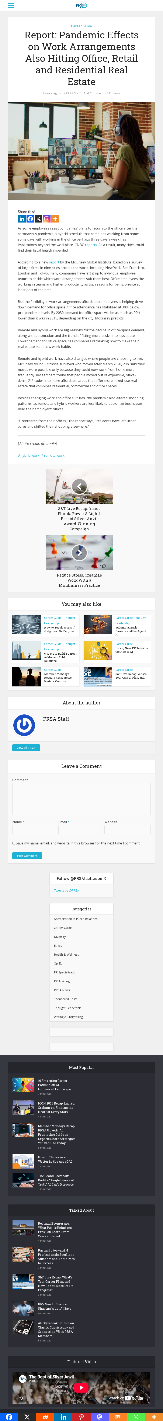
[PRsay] (81, 4)
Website (110, 822)
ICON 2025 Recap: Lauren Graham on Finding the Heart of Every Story (56, 1107)
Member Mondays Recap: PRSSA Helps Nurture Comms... (58, 677)
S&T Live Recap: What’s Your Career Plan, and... (131, 675)
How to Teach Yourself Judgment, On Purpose (59, 629)
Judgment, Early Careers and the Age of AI (130, 631)
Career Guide (81, 26)
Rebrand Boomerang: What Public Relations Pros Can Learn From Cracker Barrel (55, 1229)
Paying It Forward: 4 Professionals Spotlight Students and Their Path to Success (56, 1256)
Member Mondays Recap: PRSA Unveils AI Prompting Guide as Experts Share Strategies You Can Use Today (56, 1134)
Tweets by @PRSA (66, 890)
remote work (54, 455)
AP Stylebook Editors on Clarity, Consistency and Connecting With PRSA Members (56, 1329)
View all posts (26, 748)
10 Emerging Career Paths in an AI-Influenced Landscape (54, 1085)
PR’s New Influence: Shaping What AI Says (54, 1306)
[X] (38, 219)
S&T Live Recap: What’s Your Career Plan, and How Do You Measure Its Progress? (55, 1283)
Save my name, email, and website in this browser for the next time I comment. (78, 843)
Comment (20, 780)
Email (64, 822)
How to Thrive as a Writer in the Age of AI (55, 1159)
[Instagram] (47, 219)
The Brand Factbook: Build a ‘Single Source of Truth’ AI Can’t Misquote (56, 1180)
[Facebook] (30, 219)
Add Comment (94, 93)
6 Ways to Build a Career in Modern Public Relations (60, 657)
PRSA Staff (73, 93)
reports (91, 244)
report (54, 262)
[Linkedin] (22, 219)
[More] (55, 219)
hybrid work (29, 455)
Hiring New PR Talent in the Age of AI (131, 650)
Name (18, 822)
